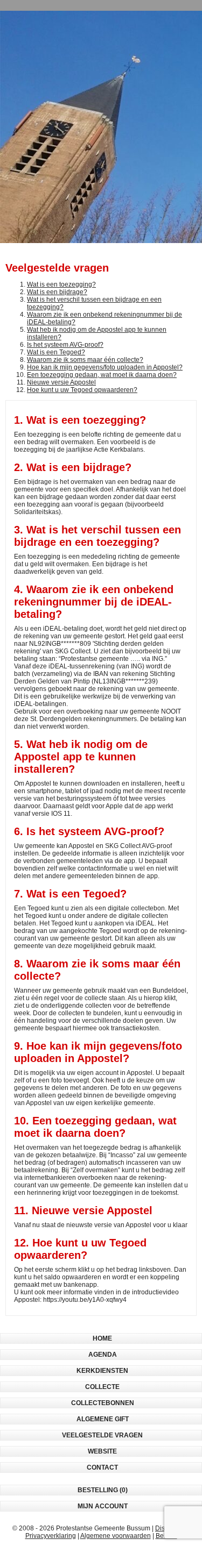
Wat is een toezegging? (61, 284)
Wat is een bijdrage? (57, 292)
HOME (102, 1338)
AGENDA (102, 1354)
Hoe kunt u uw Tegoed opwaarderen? (82, 390)
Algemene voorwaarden (115, 1536)
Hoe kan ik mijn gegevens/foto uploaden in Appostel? (105, 367)
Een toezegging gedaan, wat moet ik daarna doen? (102, 375)
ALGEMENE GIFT (102, 1419)
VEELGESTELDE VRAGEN (102, 1435)
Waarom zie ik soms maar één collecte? (85, 360)
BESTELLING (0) (103, 1490)
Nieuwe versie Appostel (61, 382)
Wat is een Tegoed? (56, 352)
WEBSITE (102, 1451)
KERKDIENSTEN (102, 1370)
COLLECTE (102, 1387)
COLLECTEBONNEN (102, 1403)
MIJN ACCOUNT (103, 1506)
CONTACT (102, 1467)
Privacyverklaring (50, 1536)
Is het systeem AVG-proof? (65, 344)
